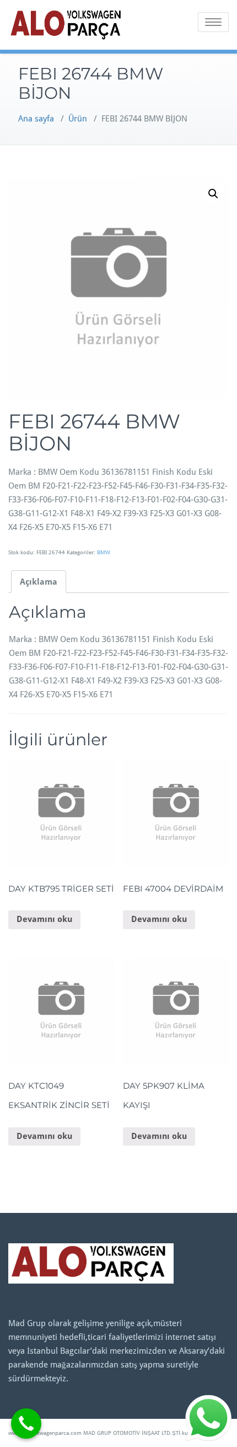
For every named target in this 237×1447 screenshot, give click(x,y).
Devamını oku (44, 919)
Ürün (77, 119)
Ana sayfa (36, 119)
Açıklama (38, 582)
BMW (103, 552)
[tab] (38, 581)
